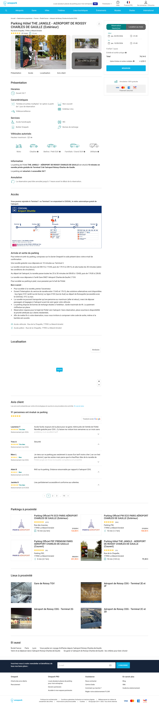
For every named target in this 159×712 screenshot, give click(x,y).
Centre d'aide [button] (90, 684)
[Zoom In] (99, 381)
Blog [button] (124, 681)
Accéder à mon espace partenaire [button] (60, 690)
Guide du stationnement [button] (131, 688)
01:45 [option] (135, 36)
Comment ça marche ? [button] (93, 688)
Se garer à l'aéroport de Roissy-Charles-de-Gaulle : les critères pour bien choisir (95, 651)
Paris (27, 648)
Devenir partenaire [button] (54, 687)
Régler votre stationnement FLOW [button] (97, 691)
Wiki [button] (124, 684)
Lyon (34, 648)
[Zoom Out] (99, 384)
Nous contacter (90, 681)
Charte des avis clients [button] (19, 681)
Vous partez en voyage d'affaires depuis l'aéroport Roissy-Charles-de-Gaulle (70, 648)
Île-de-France (16, 648)
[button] (48, 699)
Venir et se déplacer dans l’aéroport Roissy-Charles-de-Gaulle (35, 651)
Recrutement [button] (15, 684)
